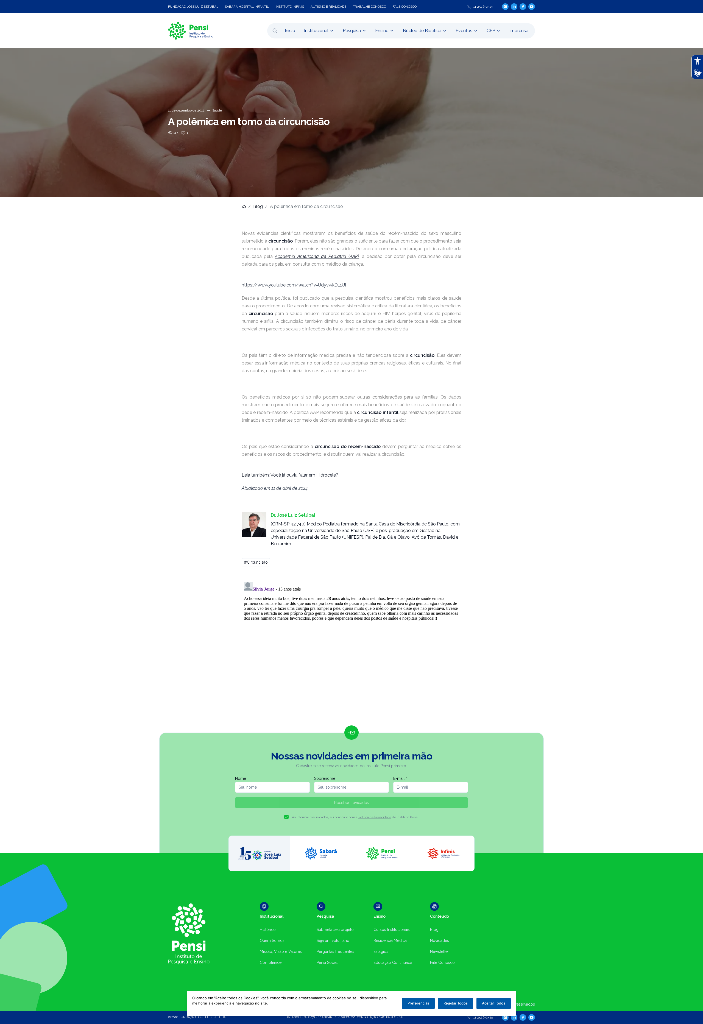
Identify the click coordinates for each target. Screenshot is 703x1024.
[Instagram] (505, 6)
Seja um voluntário (333, 940)
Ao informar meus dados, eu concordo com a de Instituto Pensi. (355, 817)
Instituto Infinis (289, 7)
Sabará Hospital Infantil (247, 7)
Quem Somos (272, 940)
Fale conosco (405, 7)
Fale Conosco (442, 962)
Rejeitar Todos (455, 1003)
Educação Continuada (392, 962)
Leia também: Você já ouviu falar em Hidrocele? (290, 475)
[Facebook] (523, 6)
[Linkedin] (514, 6)
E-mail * (400, 778)
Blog (258, 206)
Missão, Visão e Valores (281, 951)
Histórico (268, 929)
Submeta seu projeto (335, 929)
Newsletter (439, 951)
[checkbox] (286, 817)
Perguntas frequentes (335, 951)
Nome (240, 778)
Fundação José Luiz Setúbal (193, 7)
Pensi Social (327, 962)
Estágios (380, 951)
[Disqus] (351, 648)
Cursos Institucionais (391, 929)
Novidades (439, 940)
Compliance (270, 962)
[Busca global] (274, 30)
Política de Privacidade (374, 817)
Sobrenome (324, 778)
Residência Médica (390, 940)
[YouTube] (531, 6)
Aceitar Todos (493, 1003)
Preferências (418, 1003)
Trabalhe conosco (369, 7)
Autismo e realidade (328, 7)
